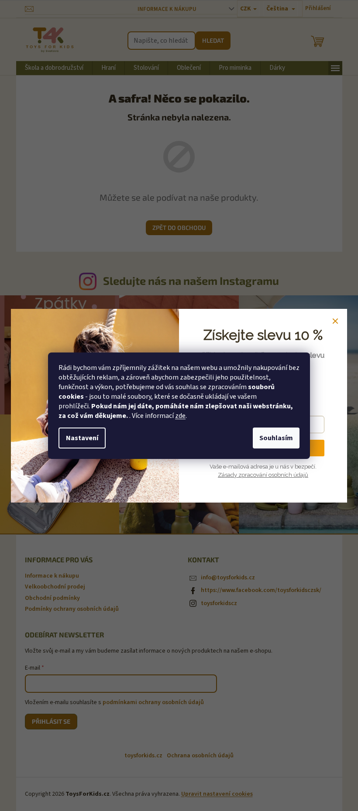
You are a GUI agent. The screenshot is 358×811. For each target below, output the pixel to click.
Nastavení (82, 438)
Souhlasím (276, 438)
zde (180, 416)
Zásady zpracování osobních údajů (263, 475)
